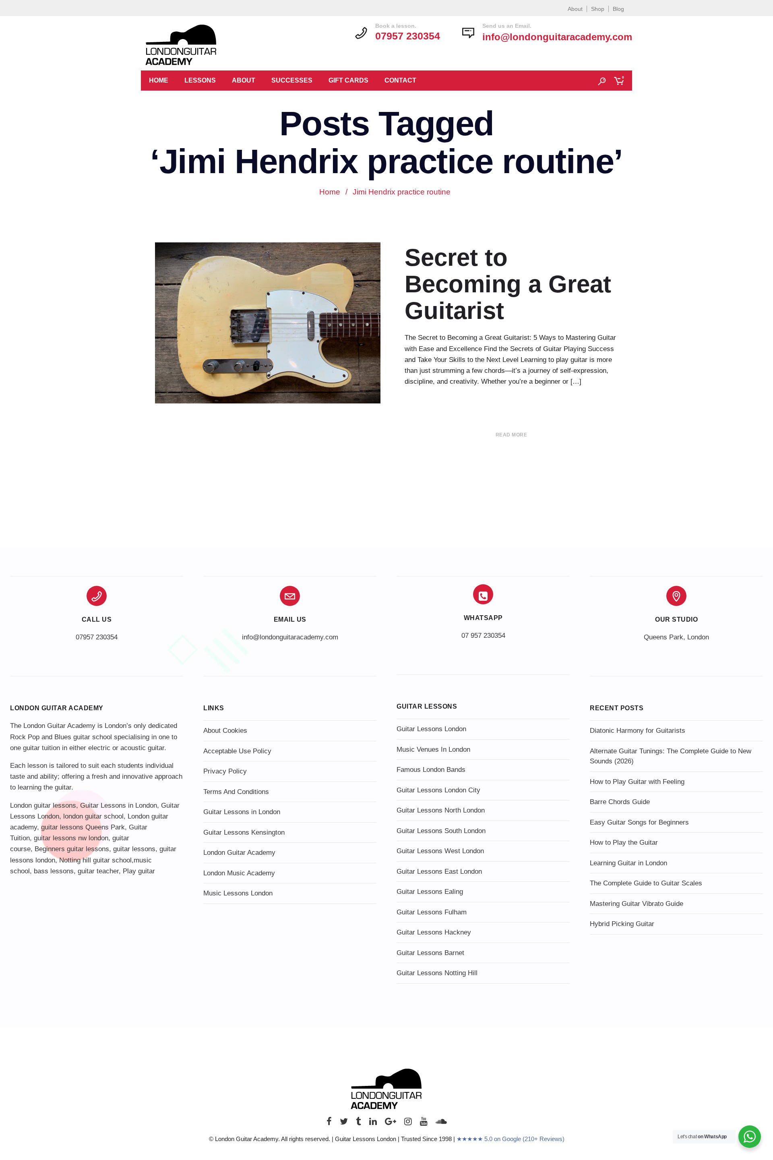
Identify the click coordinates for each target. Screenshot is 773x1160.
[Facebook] (329, 1123)
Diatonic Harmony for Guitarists (637, 730)
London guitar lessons (43, 805)
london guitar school (93, 816)
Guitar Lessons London (431, 729)
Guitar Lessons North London (441, 810)
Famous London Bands (431, 769)
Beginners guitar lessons (72, 849)
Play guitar (139, 871)
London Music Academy (239, 873)
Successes (291, 80)
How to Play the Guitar (624, 842)
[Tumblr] (358, 1123)
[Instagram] (408, 1123)
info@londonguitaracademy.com (557, 36)
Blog (618, 9)
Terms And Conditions (236, 792)
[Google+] (390, 1123)
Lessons (200, 80)
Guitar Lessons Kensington (244, 832)
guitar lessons (134, 849)
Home (158, 80)
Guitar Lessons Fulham (432, 912)
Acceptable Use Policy (237, 751)
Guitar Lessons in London (118, 805)
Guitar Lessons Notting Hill (437, 973)
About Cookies (225, 730)
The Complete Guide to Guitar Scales (646, 883)
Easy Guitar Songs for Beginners (639, 822)
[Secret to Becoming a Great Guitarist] (267, 326)
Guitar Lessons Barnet (430, 953)
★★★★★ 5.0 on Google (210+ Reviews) (510, 1138)
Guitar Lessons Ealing (430, 891)
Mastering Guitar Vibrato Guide (636, 904)
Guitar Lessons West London (440, 851)
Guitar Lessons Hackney (434, 932)
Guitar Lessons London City (438, 790)
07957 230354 (97, 637)
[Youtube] (424, 1123)
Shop (597, 9)
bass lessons (54, 871)
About (575, 9)
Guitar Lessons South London (441, 831)
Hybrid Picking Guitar (622, 924)
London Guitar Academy (239, 852)
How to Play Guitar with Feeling (637, 782)
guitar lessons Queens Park (83, 827)
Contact (400, 80)
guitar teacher (98, 871)
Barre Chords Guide (620, 802)
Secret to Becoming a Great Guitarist (508, 284)
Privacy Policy (225, 771)
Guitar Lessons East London (439, 871)
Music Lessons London (238, 893)
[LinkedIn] (373, 1123)
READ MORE (511, 435)
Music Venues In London (433, 749)
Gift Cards (348, 80)
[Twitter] (344, 1123)
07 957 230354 (483, 635)
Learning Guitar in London (628, 863)
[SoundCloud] (441, 1123)
